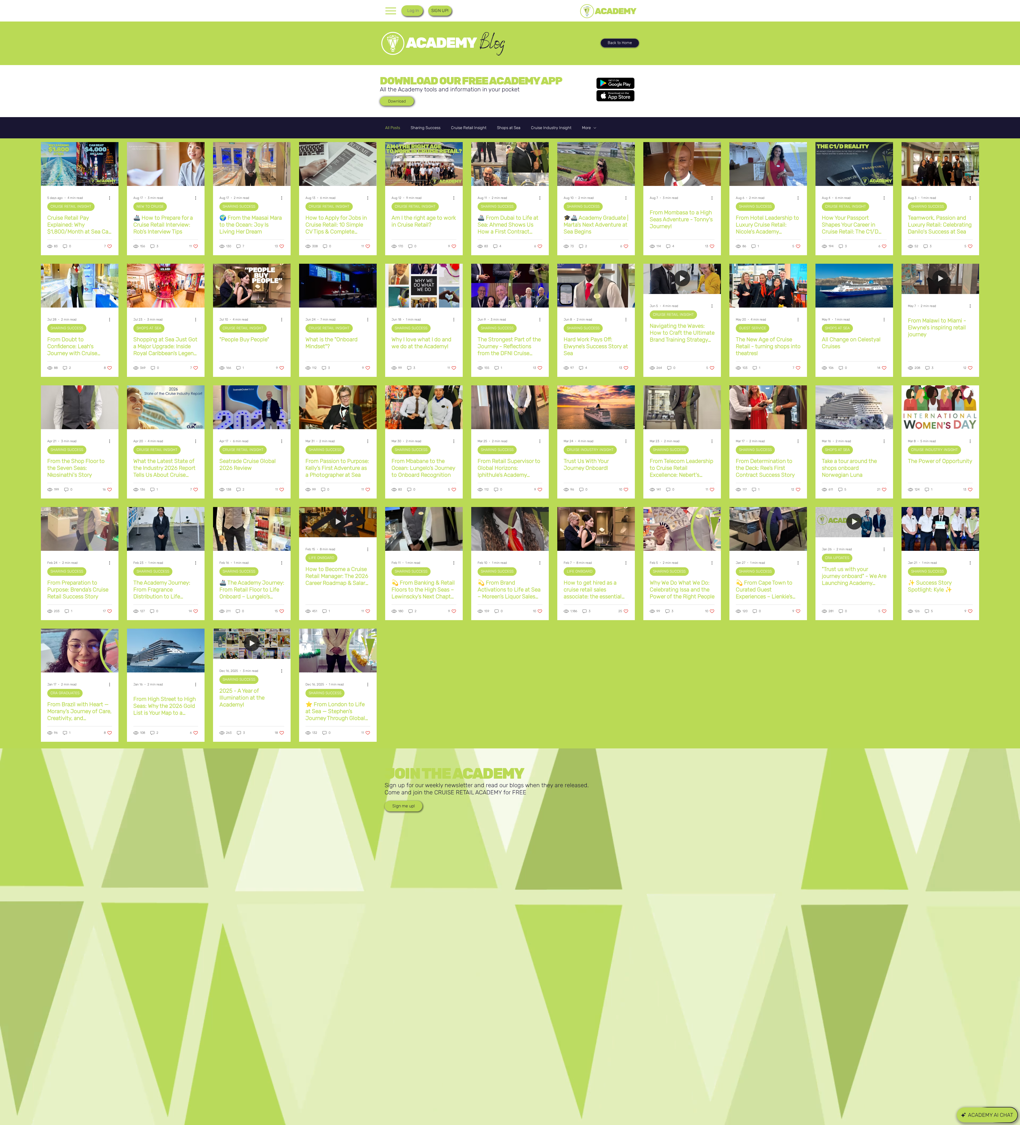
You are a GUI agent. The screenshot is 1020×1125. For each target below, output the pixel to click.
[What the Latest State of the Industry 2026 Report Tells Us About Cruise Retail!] (166, 407)
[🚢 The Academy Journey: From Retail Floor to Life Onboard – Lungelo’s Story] (252, 529)
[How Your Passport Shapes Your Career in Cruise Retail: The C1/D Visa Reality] (854, 164)
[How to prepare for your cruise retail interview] (166, 164)
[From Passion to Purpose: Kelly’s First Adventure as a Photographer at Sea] (338, 407)
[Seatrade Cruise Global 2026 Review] (252, 407)
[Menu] (390, 11)
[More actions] (111, 198)
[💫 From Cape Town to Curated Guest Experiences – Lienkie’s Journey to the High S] (768, 529)
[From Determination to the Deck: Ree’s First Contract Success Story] (768, 407)
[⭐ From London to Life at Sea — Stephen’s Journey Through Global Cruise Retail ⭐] (338, 650)
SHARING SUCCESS (239, 206)
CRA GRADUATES (64, 693)
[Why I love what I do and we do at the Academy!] (424, 286)
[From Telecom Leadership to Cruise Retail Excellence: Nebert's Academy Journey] (682, 407)
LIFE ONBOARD (321, 558)
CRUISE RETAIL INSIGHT (70, 206)
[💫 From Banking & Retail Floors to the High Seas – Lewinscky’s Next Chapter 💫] (424, 529)
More (586, 127)
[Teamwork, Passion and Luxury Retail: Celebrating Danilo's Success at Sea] (940, 164)
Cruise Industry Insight (551, 127)
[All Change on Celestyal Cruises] (854, 286)
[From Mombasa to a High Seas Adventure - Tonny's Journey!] (682, 164)
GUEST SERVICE (752, 328)
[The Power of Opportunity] (940, 407)
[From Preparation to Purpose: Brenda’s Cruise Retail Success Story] (79, 529)
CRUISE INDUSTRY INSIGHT (590, 450)
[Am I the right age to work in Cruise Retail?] (424, 164)
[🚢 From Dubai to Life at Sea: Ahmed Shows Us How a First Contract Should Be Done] (510, 164)
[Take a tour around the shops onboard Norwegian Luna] (854, 407)
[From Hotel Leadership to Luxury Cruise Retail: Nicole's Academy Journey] (768, 164)
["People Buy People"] (252, 286)
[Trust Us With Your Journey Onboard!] (596, 407)
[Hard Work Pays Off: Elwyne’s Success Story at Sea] (596, 286)
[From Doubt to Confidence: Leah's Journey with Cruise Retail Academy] (79, 286)
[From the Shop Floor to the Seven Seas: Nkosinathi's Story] (79, 407)
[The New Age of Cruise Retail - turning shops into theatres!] (768, 286)
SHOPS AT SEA (149, 328)
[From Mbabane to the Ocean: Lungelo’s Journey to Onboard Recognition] (424, 407)
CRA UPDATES (837, 558)
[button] (440, 11)
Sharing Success (425, 127)
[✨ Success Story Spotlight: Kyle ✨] (940, 529)
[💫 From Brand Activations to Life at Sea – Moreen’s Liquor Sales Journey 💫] (510, 529)
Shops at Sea (508, 127)
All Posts (392, 127)
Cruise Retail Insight (468, 127)
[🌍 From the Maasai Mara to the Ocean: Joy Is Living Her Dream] (252, 164)
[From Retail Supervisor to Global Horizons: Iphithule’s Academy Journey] (510, 407)
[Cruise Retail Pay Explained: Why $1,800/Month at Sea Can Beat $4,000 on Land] (79, 164)
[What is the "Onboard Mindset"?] (338, 286)
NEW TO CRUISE (150, 206)
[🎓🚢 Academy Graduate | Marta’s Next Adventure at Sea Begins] (596, 164)
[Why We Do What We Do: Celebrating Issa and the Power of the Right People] (682, 529)
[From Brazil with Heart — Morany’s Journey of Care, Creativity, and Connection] (79, 650)
